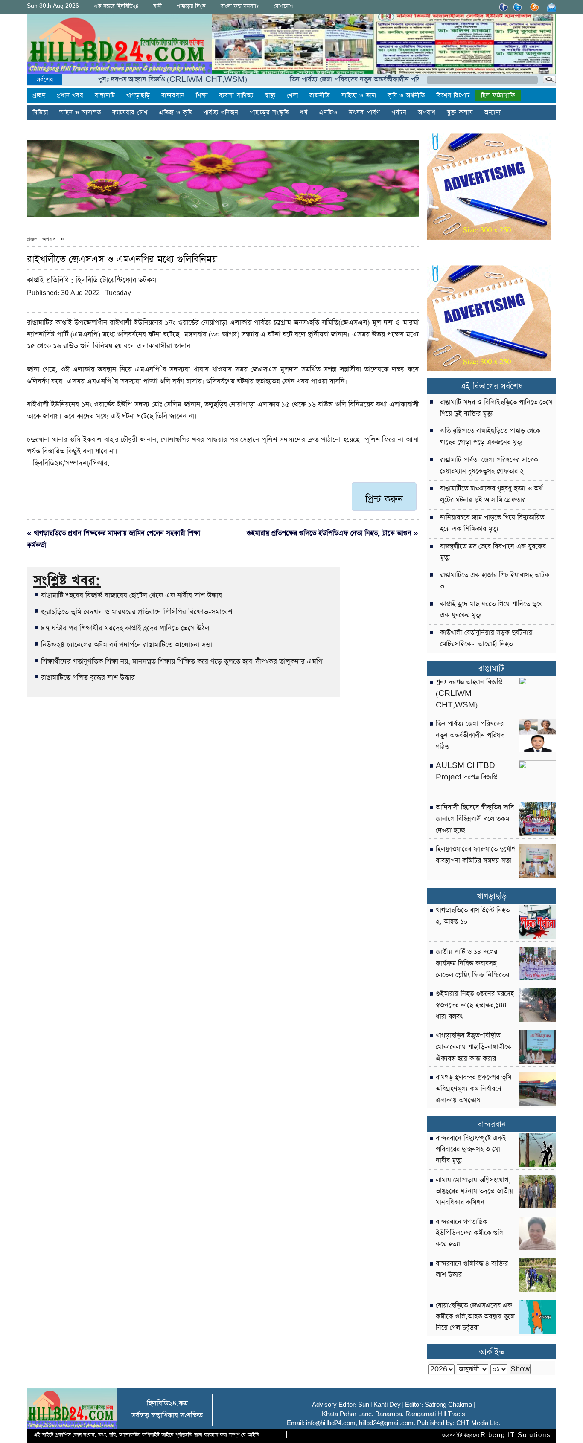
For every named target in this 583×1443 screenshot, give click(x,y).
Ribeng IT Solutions (516, 1435)
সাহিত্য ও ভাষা (358, 95)
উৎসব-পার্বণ (364, 112)
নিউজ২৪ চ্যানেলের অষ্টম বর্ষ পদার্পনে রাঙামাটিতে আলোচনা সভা (126, 645)
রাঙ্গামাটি (105, 95)
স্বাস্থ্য (270, 95)
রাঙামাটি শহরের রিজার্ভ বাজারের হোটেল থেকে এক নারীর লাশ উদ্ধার (131, 595)
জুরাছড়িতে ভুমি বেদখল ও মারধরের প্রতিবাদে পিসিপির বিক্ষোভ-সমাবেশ (136, 612)
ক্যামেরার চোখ (130, 112)
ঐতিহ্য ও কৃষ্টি (175, 112)
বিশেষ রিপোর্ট (453, 95)
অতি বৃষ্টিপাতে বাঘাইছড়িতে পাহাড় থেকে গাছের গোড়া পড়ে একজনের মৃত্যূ (490, 436)
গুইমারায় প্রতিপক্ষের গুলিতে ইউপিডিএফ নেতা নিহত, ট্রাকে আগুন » (332, 533)
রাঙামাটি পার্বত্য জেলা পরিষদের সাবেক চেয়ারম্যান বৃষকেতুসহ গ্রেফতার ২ (489, 465)
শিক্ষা (202, 95)
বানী (157, 6)
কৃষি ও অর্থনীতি (406, 95)
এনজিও (328, 112)
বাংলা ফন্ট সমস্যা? (240, 6)
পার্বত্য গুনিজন (221, 112)
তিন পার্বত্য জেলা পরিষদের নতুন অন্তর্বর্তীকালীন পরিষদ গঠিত (339, 79)
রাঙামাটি (491, 669)
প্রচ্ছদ (39, 95)
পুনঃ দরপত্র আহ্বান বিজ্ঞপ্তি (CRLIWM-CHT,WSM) (144, 79)
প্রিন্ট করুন (384, 499)
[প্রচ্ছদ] (119, 45)
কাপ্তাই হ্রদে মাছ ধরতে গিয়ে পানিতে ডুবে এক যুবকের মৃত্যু (491, 610)
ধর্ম (304, 112)
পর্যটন (399, 112)
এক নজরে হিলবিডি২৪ (116, 6)
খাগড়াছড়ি (138, 95)
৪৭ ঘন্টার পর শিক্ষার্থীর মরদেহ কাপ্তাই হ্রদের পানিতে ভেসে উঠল (125, 628)
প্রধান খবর (70, 95)
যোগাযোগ (283, 6)
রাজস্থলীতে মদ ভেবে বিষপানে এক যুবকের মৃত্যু (493, 552)
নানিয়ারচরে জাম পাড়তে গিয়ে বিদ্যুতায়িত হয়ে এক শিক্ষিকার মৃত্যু (492, 523)
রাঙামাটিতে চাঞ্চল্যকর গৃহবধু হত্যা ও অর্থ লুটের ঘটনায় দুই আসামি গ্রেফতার (491, 494)
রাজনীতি (319, 95)
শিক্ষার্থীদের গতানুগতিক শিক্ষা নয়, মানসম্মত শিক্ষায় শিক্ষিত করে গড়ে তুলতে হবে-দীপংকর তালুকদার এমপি (182, 661)
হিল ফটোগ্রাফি (498, 95)
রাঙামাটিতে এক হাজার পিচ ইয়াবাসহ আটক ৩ (494, 581)
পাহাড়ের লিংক (191, 6)
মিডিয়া (40, 112)
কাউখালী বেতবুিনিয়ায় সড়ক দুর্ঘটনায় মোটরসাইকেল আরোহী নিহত (486, 638)
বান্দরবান (173, 95)
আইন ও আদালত (80, 112)
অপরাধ (427, 112)
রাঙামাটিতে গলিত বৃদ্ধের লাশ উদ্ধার (88, 677)
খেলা (292, 95)
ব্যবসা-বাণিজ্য (236, 95)
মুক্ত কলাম (460, 112)
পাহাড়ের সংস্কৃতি (269, 112)
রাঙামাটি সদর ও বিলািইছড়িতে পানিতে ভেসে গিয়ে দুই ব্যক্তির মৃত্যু (496, 408)
